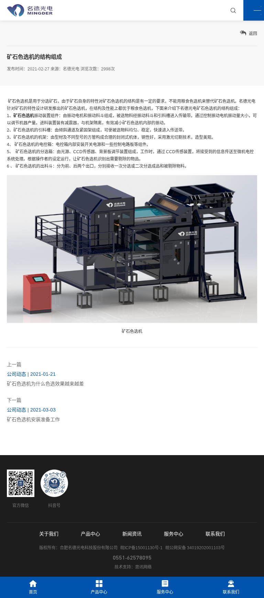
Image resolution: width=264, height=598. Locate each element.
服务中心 (173, 534)
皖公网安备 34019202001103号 (195, 547)
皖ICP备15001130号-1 (141, 547)
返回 (252, 33)
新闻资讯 (132, 534)
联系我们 (215, 534)
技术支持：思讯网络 (133, 567)
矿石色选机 (23, 130)
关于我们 (48, 534)
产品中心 (90, 534)
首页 (33, 592)
